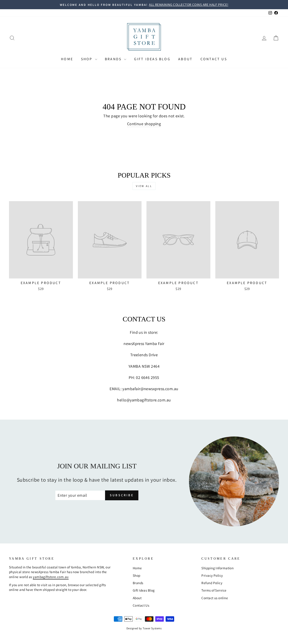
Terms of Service (213, 590)
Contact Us (213, 59)
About (185, 59)
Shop (87, 59)
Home (67, 59)
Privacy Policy (212, 575)
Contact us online (214, 598)
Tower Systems (152, 628)
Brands (114, 59)
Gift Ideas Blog (152, 59)
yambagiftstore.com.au (50, 576)
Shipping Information (217, 568)
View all (144, 186)
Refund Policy (211, 583)
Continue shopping (144, 123)
